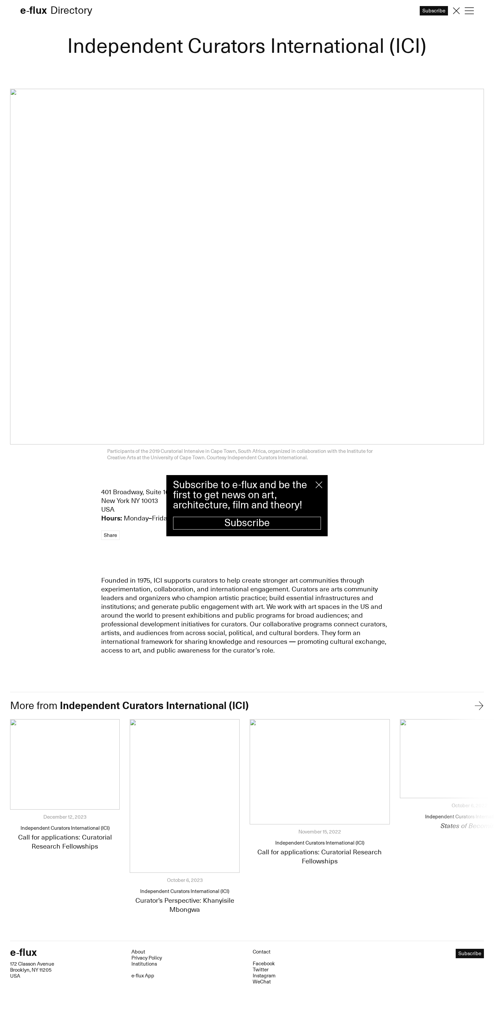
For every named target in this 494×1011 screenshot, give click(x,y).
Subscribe (247, 523)
